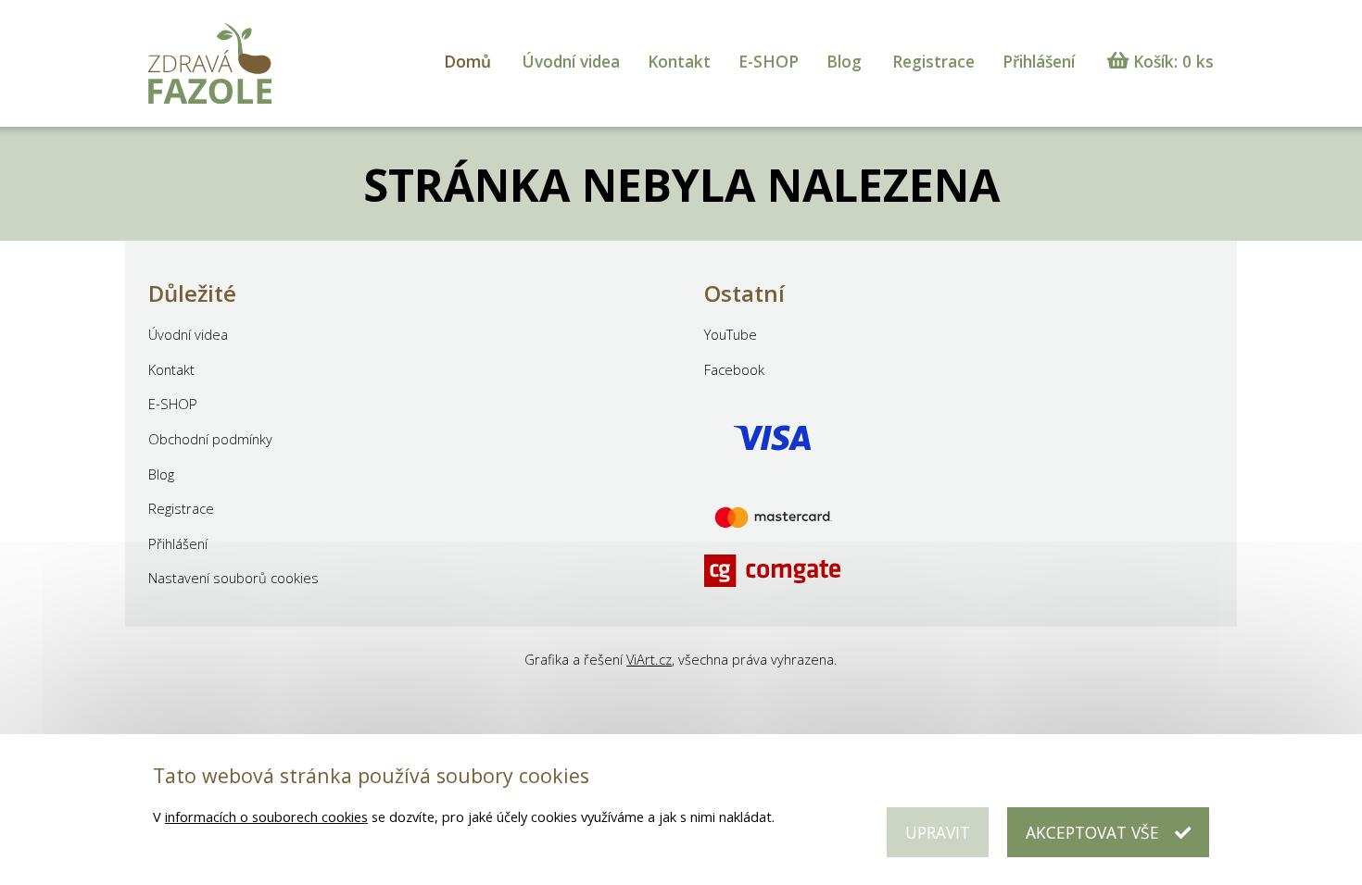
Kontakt (679, 61)
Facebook (734, 369)
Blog (844, 61)
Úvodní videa (571, 61)
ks (1173, 61)
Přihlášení (1039, 61)
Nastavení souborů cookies (233, 577)
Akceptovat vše (1092, 832)
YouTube (730, 334)
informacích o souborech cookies (266, 816)
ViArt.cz (649, 659)
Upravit (937, 832)
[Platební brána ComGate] (772, 474)
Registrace (933, 61)
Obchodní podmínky (210, 439)
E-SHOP (768, 61)
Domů (467, 61)
